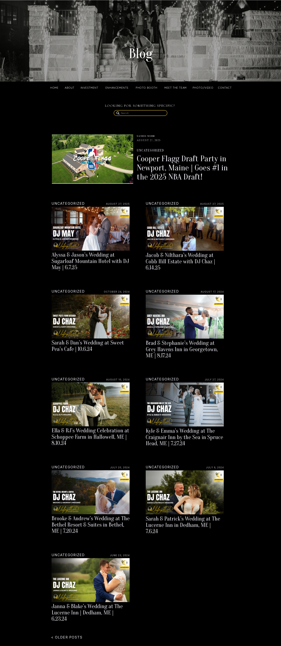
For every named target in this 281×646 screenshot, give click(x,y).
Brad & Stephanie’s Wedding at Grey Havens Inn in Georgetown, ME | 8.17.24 (182, 349)
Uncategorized (150, 150)
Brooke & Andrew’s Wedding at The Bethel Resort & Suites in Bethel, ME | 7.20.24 (91, 524)
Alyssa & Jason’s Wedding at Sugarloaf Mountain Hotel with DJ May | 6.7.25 (90, 261)
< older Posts (66, 637)
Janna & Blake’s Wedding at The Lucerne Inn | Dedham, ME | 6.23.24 (87, 612)
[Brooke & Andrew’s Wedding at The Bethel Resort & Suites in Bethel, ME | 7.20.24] (91, 492)
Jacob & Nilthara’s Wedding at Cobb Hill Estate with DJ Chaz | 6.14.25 (180, 261)
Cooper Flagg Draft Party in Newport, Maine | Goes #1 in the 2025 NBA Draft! (182, 168)
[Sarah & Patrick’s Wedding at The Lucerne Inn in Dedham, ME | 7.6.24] (185, 492)
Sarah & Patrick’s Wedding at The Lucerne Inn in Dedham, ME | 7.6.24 (183, 525)
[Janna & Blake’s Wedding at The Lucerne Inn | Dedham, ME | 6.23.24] (91, 580)
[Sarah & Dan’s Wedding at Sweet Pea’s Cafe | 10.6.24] (91, 316)
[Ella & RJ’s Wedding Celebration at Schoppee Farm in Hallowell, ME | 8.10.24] (91, 404)
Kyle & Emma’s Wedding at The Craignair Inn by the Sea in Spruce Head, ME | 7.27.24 (184, 437)
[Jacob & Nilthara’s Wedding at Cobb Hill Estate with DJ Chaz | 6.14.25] (185, 229)
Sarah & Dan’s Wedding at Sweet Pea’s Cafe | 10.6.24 (88, 345)
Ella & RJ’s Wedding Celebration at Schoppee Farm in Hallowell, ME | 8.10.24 (90, 436)
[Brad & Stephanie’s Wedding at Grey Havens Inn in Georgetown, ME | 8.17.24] (185, 317)
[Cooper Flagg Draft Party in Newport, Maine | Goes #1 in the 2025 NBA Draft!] (92, 159)
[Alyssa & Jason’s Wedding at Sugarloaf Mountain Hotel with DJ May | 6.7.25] (91, 229)
